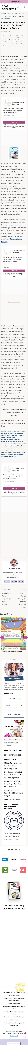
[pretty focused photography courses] (14, 820)
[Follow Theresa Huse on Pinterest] (19, 581)
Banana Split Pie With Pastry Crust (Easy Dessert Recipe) (13, 793)
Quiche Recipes (14, 1020)
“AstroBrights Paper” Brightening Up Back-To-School (7, 597)
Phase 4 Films (9, 420)
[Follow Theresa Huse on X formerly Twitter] (8, 581)
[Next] (26, 637)
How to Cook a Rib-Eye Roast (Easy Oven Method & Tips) (14, 999)
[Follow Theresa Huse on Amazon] (22, 581)
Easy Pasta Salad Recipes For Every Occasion (14, 1013)
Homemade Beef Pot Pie (12, 799)
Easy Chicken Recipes (9, 992)
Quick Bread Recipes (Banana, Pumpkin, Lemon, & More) (14, 1024)
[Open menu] (17, 7)
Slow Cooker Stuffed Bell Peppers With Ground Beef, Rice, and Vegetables (13, 775)
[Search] (21, 705)
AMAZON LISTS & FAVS (13, 750)
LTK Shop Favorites (12, 755)
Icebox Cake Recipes (14, 1003)
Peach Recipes (8, 1017)
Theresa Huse (6, 31)
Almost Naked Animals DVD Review (12, 651)
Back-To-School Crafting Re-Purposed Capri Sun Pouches (22, 598)
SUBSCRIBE (8, 694)
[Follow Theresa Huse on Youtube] (15, 581)
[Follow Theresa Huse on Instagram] (12, 581)
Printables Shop (16, 1)
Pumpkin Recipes (19, 1017)
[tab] (10, 659)
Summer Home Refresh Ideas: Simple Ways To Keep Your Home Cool (14, 784)
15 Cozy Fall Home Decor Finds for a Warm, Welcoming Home (13, 766)
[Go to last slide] (2, 637)
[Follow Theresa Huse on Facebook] (5, 581)
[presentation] (13, 633)
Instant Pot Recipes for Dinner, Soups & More (14, 1008)
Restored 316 (14, 1036)
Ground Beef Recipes (14, 995)
